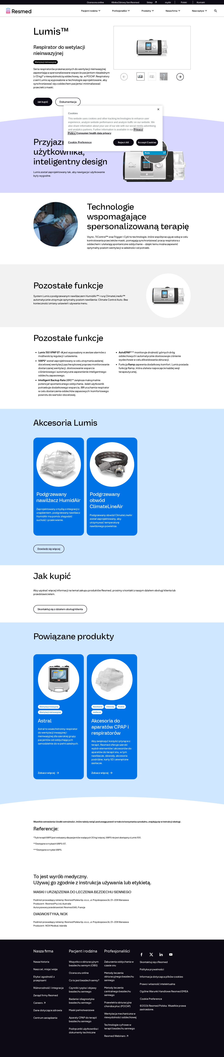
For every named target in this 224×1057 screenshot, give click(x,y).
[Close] (158, 109)
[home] (18, 10)
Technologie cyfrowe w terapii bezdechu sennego (119, 1026)
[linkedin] (161, 954)
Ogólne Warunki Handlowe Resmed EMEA (164, 991)
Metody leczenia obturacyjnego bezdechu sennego (119, 976)
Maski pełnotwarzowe (81, 1010)
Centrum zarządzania (45, 1017)
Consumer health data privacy (93, 133)
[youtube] (171, 954)
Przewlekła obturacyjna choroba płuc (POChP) (118, 1004)
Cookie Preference (151, 998)
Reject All (123, 142)
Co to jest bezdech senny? (84, 980)
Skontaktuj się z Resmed (154, 962)
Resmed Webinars (115, 1035)
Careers (38, 1002)
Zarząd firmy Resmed (45, 995)
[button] (215, 11)
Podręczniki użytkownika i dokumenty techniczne (83, 1030)
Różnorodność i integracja (48, 987)
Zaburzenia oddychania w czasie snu (119, 963)
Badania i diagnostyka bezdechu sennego (81, 1000)
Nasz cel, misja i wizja (45, 969)
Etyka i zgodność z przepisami (44, 978)
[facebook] (141, 954)
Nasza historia (41, 961)
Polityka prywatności (152, 969)
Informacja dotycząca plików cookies (161, 976)
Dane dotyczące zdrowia (47, 1010)
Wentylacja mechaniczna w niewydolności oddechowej (120, 1015)
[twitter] (151, 954)
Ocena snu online (79, 972)
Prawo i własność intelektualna (157, 984)
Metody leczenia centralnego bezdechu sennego (117, 991)
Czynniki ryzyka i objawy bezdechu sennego (82, 989)
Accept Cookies (147, 142)
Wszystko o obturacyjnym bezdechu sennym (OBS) (84, 963)
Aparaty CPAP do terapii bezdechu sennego (83, 1019)
